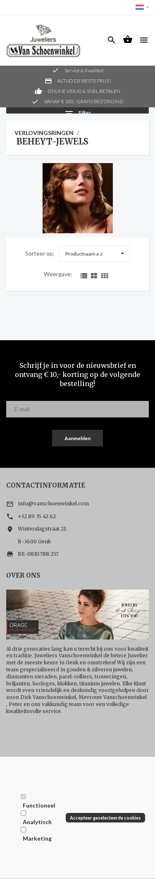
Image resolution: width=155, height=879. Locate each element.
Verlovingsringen (44, 132)
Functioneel (39, 805)
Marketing (37, 838)
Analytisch (37, 821)
